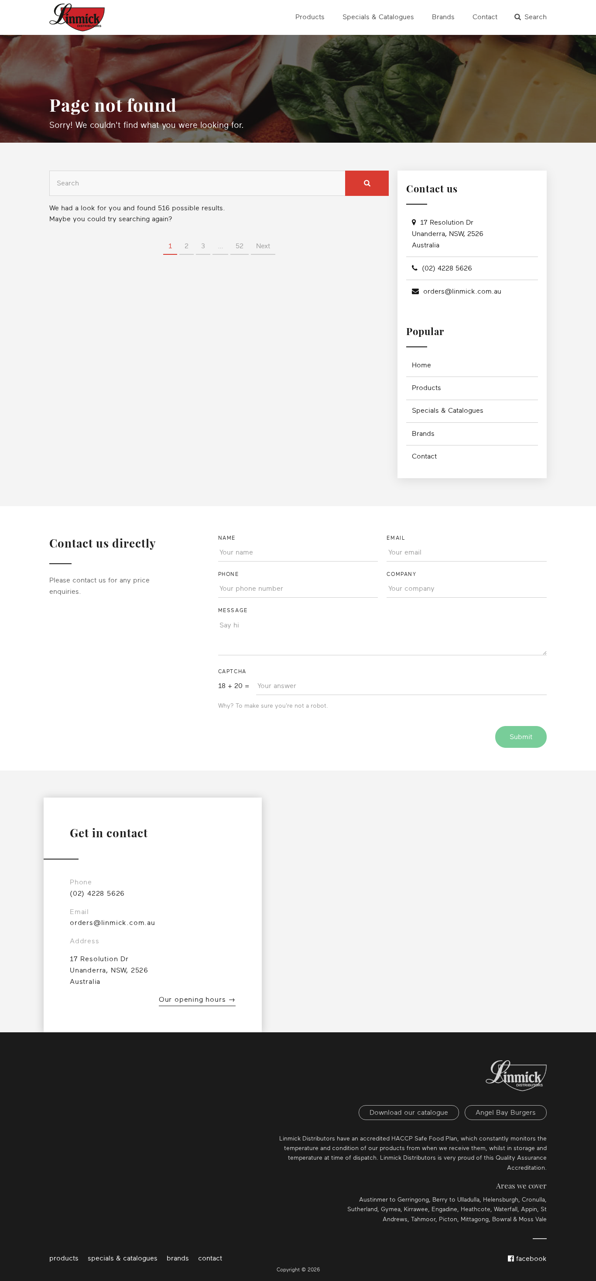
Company (401, 574)
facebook (530, 1259)
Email (396, 538)
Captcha (232, 671)
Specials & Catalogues (378, 17)
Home (421, 365)
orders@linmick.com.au (462, 291)
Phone (228, 574)
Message (233, 610)
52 (239, 246)
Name (227, 538)
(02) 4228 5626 (447, 268)
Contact (485, 17)
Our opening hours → (197, 1000)
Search (535, 17)
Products (310, 17)
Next (263, 246)
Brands (443, 17)
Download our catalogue (409, 1113)
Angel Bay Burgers (506, 1113)
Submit (521, 737)
